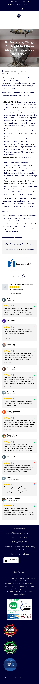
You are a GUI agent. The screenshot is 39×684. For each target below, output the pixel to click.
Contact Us (28, 276)
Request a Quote (12, 276)
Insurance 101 (14, 74)
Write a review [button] (16, 293)
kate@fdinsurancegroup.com (19, 4)
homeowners (8, 236)
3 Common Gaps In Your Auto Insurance (19, 250)
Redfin (18, 236)
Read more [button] (7, 338)
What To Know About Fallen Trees (18, 244)
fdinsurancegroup (10, 71)
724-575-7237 (25, 2)
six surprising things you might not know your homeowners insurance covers (18, 95)
